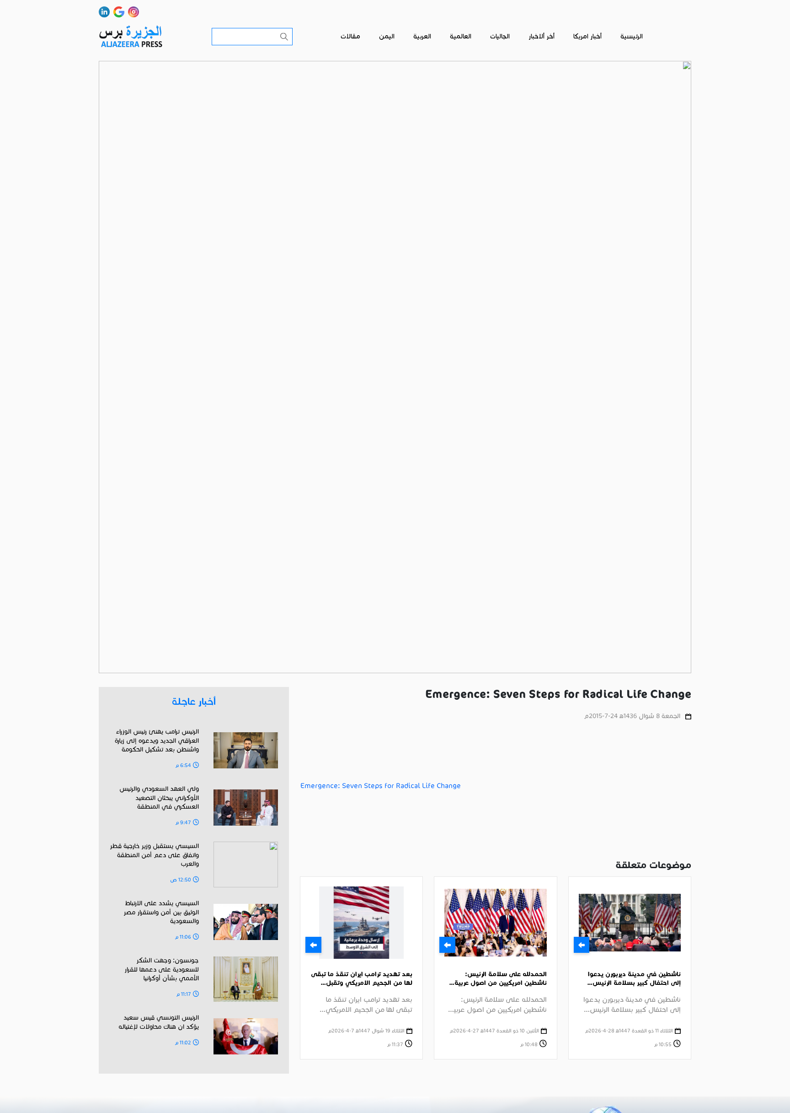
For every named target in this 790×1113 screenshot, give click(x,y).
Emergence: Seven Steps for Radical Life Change (380, 785)
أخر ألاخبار (541, 36)
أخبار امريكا (587, 36)
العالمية (460, 36)
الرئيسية (631, 36)
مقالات (350, 36)
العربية (422, 36)
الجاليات (500, 36)
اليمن (387, 36)
